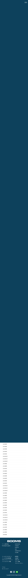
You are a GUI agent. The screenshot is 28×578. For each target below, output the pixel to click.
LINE (16, 549)
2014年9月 (5, 463)
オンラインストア (5, 568)
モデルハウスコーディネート (7, 559)
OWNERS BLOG (18, 550)
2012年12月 (5, 515)
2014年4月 (5, 475)
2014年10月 (5, 461)
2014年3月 (5, 478)
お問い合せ (17, 559)
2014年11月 (5, 458)
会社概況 (16, 558)
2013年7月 (5, 497)
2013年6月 (5, 500)
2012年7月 (5, 527)
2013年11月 (5, 488)
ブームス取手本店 (5, 544)
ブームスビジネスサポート (7, 556)
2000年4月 (5, 534)
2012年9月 (5, 522)
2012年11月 (5, 517)
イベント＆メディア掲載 (6, 561)
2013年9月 (5, 493)
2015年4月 (5, 446)
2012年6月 (5, 529)
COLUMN (16, 552)
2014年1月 (5, 483)
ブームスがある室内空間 (6, 558)
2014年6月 (5, 471)
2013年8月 (5, 495)
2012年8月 (5, 524)
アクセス (3, 567)
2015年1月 (5, 453)
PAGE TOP (26, 519)
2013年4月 (5, 505)
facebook (17, 547)
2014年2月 (5, 480)
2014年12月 (5, 456)
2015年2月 (5, 451)
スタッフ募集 (17, 561)
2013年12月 (5, 485)
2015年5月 (5, 444)
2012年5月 (5, 532)
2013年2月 (5, 510)
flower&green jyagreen (6, 545)
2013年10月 (5, 490)
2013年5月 (5, 502)
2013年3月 (5, 507)
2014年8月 (5, 466)
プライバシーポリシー (19, 563)
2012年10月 (5, 519)
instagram (17, 545)
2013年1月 (5, 512)
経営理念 (16, 556)
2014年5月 (5, 473)
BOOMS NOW (17, 544)
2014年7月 (5, 468)
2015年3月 (5, 449)
